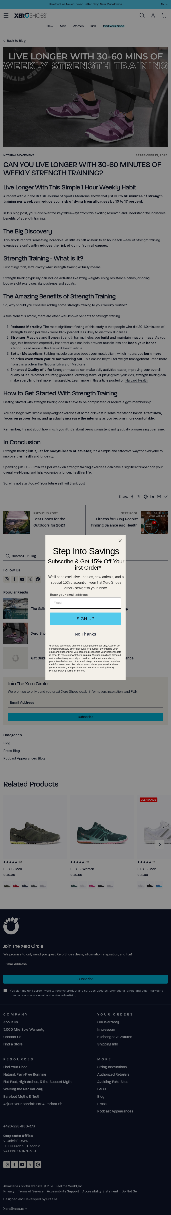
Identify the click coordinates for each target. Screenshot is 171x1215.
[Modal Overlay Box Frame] (85, 607)
